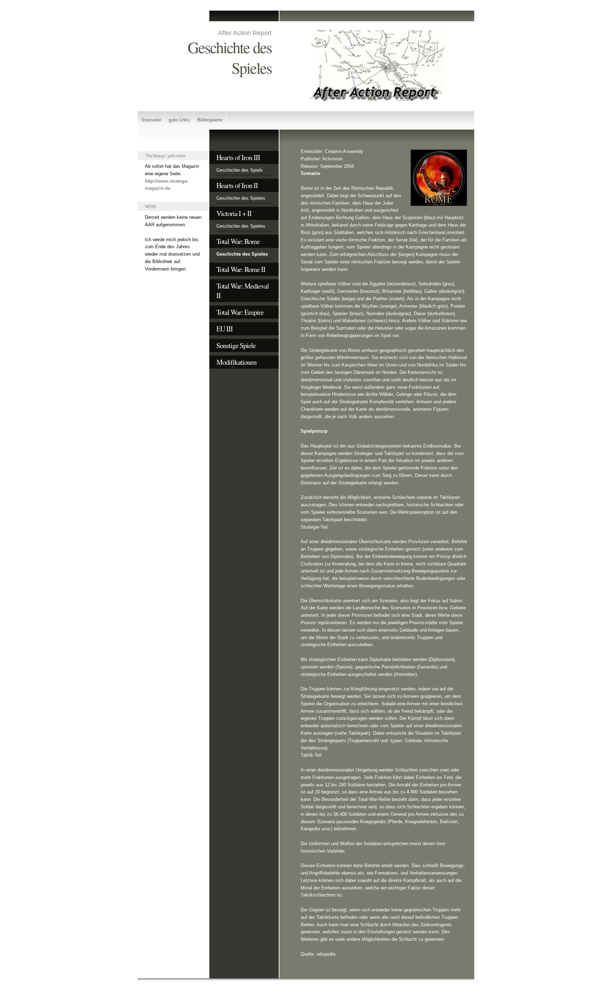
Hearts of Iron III (238, 157)
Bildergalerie (209, 120)
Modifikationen (236, 362)
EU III (224, 329)
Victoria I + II (233, 213)
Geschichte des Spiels (239, 170)
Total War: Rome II (240, 269)
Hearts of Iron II (237, 185)
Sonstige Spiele (236, 345)
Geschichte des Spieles (240, 198)
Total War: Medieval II (242, 290)
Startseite (151, 120)
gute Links (179, 120)
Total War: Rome (238, 241)
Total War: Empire (240, 312)
